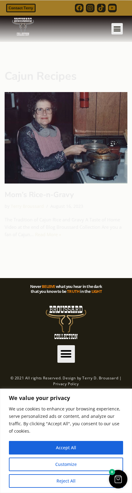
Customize (66, 464)
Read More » (48, 234)
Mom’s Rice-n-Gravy (39, 195)
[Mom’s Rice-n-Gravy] (66, 138)
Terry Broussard (27, 206)
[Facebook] (79, 8)
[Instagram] (90, 8)
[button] (117, 29)
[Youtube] (112, 8)
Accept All (66, 448)
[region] (66, 441)
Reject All (66, 481)
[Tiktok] (101, 8)
